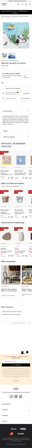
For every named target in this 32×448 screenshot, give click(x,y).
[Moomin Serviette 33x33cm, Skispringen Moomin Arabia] (16, 35)
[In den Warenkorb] (12, 178)
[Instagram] (16, 396)
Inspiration (5, 415)
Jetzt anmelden (26, 76)
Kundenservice (6, 404)
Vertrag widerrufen (16, 380)
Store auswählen (25, 98)
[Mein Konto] (19, 4)
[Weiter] (29, 35)
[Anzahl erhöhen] (7, 323)
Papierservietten (24, 16)
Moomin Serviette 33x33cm (8, 17)
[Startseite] (4, 4)
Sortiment (5, 409)
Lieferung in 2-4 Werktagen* (17, 0)
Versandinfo (26, 93)
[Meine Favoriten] (22, 4)
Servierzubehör (15, 16)
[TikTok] (20, 396)
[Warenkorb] (26, 4)
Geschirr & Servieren (6, 16)
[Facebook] (11, 396)
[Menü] (30, 4)
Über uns (4, 421)
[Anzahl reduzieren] (2, 323)
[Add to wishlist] (9, 178)
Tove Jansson (4, 60)
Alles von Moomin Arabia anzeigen (11, 186)
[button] (4, 68)
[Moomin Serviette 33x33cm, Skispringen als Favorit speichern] (29, 323)
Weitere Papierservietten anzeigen (11, 314)
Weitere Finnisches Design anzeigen (11, 311)
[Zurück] (2, 35)
